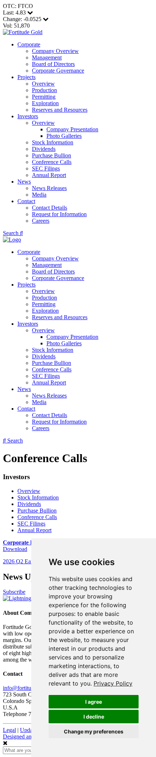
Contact (26, 201)
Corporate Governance (58, 70)
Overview (43, 84)
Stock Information (52, 142)
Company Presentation (72, 129)
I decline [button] (93, 716)
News (24, 181)
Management (47, 57)
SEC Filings (46, 168)
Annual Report (49, 175)
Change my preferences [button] (93, 731)
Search (11, 233)
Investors (27, 116)
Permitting (44, 97)
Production (44, 90)
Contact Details (49, 208)
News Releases (49, 188)
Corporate (28, 44)
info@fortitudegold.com (30, 688)
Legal (9, 730)
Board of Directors (53, 64)
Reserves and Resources (59, 110)
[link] (113, 683)
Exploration (45, 103)
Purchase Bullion (51, 155)
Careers (40, 221)
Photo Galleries (64, 136)
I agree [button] (93, 702)
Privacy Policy (113, 683)
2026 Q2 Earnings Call (29, 561)
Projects (26, 77)
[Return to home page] (22, 32)
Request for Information (59, 214)
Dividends (44, 149)
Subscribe (14, 592)
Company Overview (55, 51)
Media (39, 195)
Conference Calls (51, 162)
